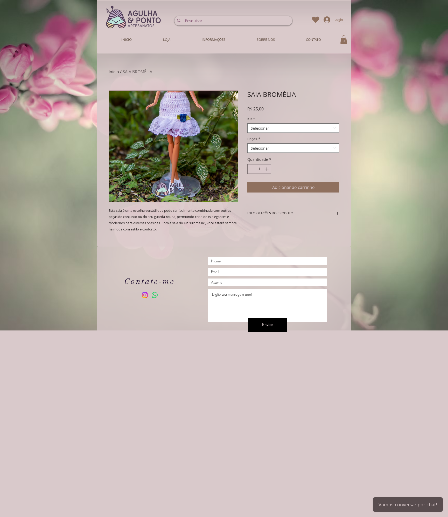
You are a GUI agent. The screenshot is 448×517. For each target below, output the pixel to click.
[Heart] (315, 19)
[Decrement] (251, 169)
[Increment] (267, 169)
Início (114, 72)
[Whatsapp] (154, 295)
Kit (251, 119)
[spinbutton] (259, 169)
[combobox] (293, 128)
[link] (343, 39)
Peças (253, 139)
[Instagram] (145, 295)
